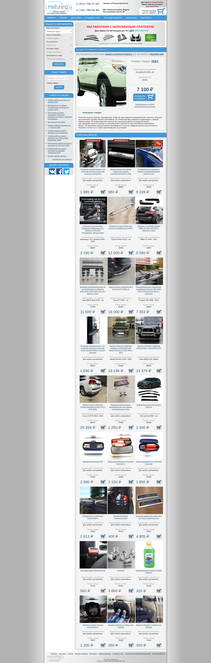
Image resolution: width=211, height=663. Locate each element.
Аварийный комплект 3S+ (93, 462)
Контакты (146, 18)
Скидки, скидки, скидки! (57, 156)
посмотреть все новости (62, 159)
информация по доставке (145, 107)
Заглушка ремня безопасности (92, 570)
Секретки (120, 570)
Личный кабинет (113, 18)
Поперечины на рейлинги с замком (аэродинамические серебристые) (149, 171)
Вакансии (131, 18)
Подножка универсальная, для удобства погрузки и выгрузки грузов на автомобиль (92, 171)
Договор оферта (81, 654)
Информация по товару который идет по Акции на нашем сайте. (58, 107)
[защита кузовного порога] (101, 106)
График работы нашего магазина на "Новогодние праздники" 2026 (58, 138)
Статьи (70, 654)
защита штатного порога (118, 54)
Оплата (63, 18)
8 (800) (87, 3)
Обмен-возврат (105, 654)
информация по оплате (144, 104)
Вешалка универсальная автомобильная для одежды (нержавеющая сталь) (120, 407)
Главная (51, 18)
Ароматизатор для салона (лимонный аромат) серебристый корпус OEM (120, 171)
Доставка (76, 18)
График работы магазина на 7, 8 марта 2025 (59, 126)
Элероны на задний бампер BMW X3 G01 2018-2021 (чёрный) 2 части (148, 228)
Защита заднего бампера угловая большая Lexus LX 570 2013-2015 (92, 407)
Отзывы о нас (92, 18)
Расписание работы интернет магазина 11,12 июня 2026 (60, 144)
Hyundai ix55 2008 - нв (145, 72)
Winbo (144, 80)
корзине (152, 11)
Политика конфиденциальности (138, 654)
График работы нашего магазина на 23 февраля (58, 132)
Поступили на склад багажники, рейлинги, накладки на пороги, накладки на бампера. (60, 116)
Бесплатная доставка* (56, 122)
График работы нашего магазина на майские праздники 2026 (57, 151)
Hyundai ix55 (157, 54)
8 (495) (87, 10)
